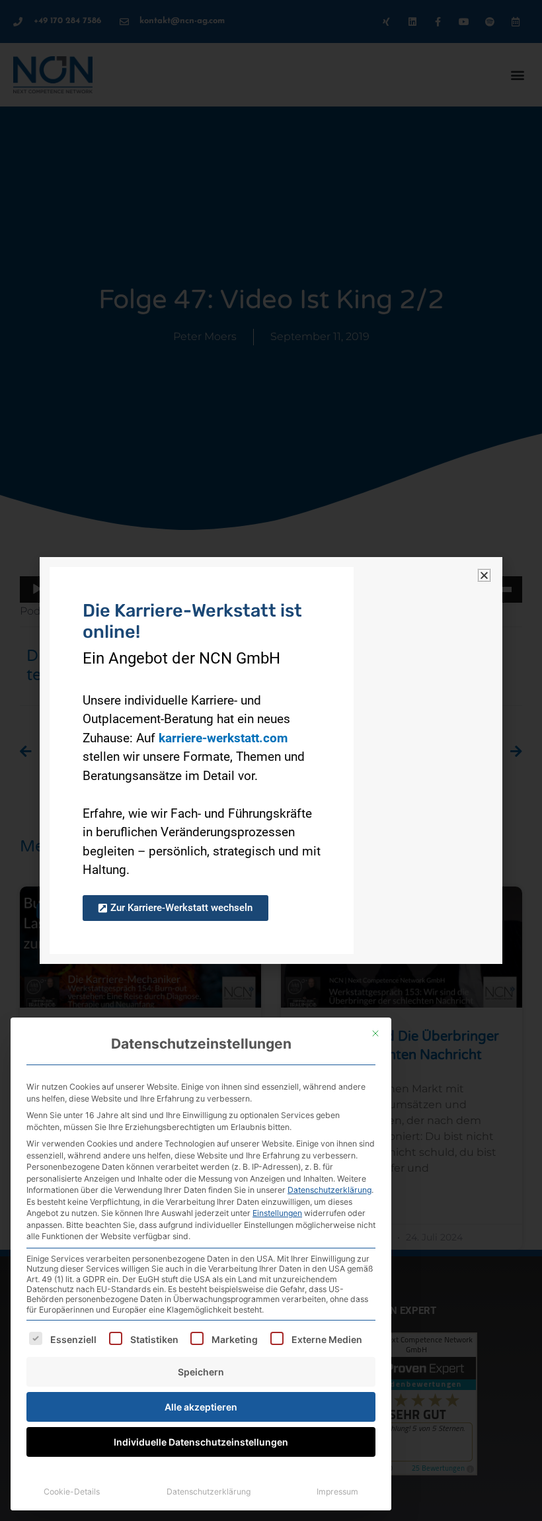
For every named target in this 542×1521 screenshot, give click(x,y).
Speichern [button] (201, 1371)
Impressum (337, 1492)
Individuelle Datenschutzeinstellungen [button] (201, 1442)
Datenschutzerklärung (329, 1190)
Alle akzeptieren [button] (201, 1406)
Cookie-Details (72, 1492)
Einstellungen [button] (277, 1213)
